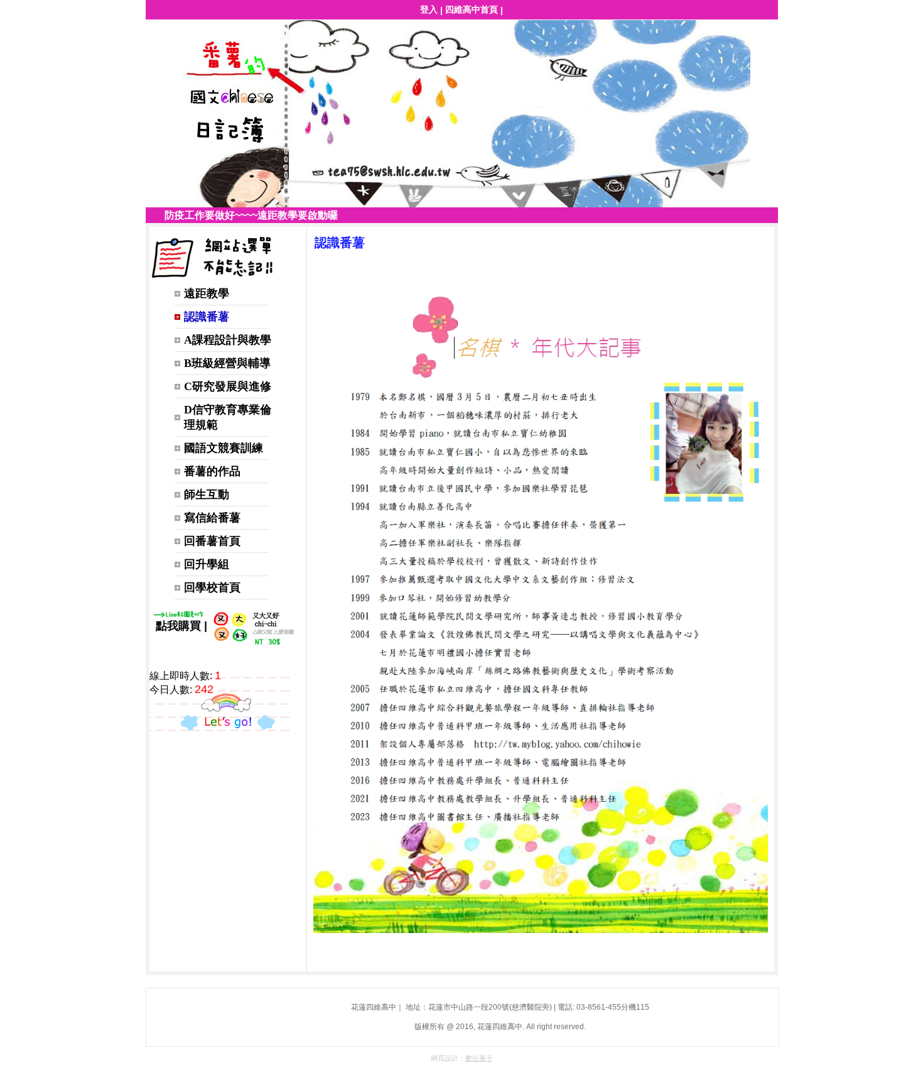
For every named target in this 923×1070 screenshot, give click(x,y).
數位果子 (479, 1058)
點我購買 (178, 626)
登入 (429, 9)
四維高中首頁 (471, 9)
